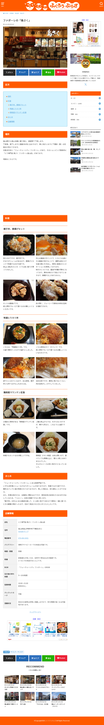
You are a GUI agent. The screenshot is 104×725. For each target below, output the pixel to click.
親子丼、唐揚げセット (18, 105)
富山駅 (14, 652)
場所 (9, 96)
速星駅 (21, 652)
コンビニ (76, 103)
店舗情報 (11, 121)
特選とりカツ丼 (15, 109)
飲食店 (75, 119)
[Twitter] (85, 84)
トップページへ (35, 612)
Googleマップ (23, 531)
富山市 (7, 652)
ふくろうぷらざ (50, 721)
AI (73, 98)
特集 (74, 114)
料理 (9, 101)
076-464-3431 (23, 538)
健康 (73, 109)
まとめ (10, 117)
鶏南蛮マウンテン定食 (18, 112)
